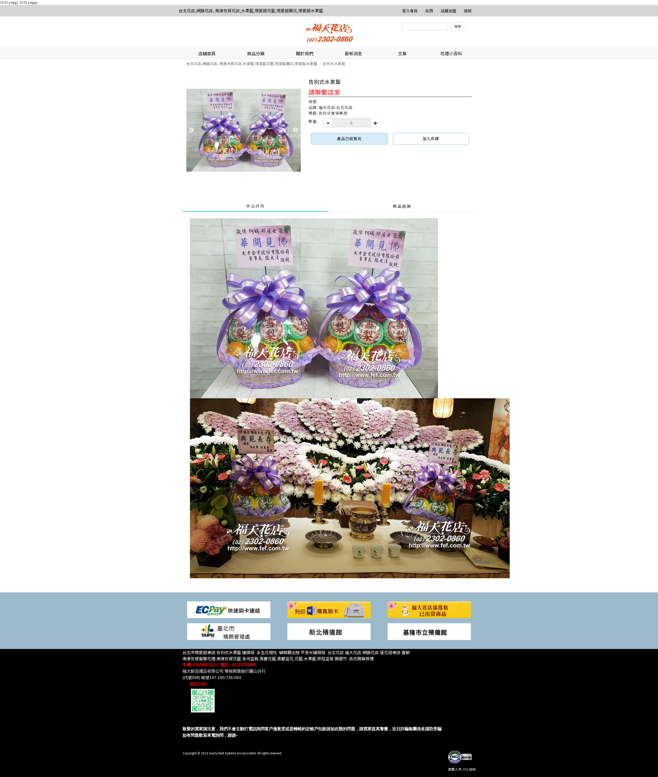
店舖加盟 (448, 10)
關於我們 (304, 53)
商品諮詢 (402, 206)
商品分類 (255, 53)
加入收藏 (431, 138)
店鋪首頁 (207, 53)
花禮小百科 (451, 53)
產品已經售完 (349, 138)
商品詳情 (255, 206)
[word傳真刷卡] (329, 609)
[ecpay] (228, 609)
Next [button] (295, 130)
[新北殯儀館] (329, 631)
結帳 (468, 10)
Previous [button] (191, 130)
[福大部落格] (429, 609)
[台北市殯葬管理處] (228, 631)
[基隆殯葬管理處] (429, 631)
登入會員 (410, 10)
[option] (243, 130)
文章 (402, 53)
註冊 (429, 10)
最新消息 (353, 53)
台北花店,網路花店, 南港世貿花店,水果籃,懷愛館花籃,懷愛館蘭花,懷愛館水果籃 (251, 10)
